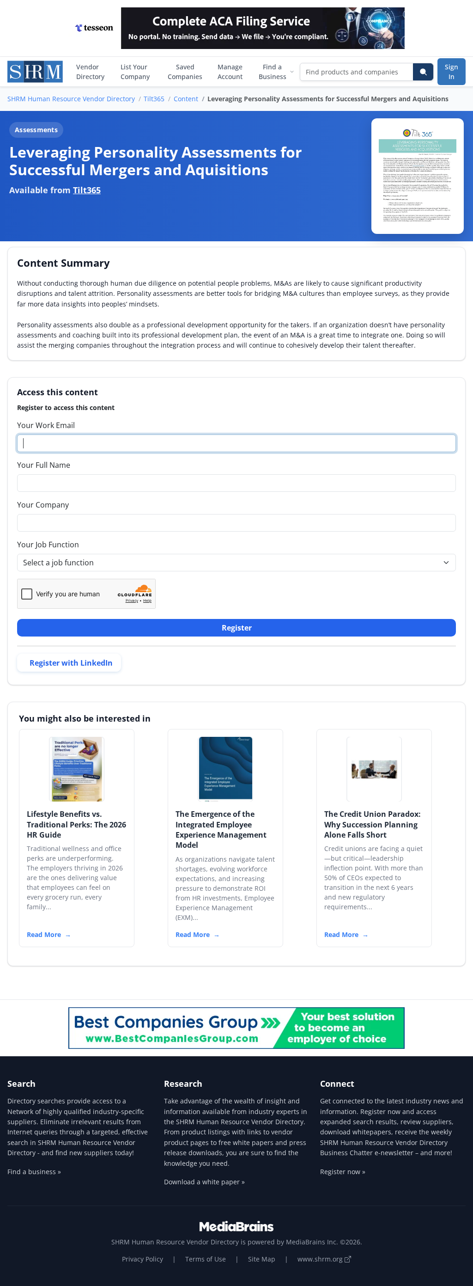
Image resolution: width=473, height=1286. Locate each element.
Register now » (342, 1171)
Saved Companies (185, 71)
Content (186, 98)
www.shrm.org (321, 1259)
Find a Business (272, 71)
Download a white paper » (204, 1181)
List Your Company (135, 71)
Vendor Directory (90, 71)
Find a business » (34, 1171)
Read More (44, 934)
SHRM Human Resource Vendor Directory (71, 98)
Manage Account (230, 71)
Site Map (261, 1259)
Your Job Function (48, 544)
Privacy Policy (142, 1259)
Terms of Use (205, 1259)
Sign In (451, 71)
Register (237, 628)
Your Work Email (46, 425)
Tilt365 (154, 98)
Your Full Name (43, 465)
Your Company (43, 505)
